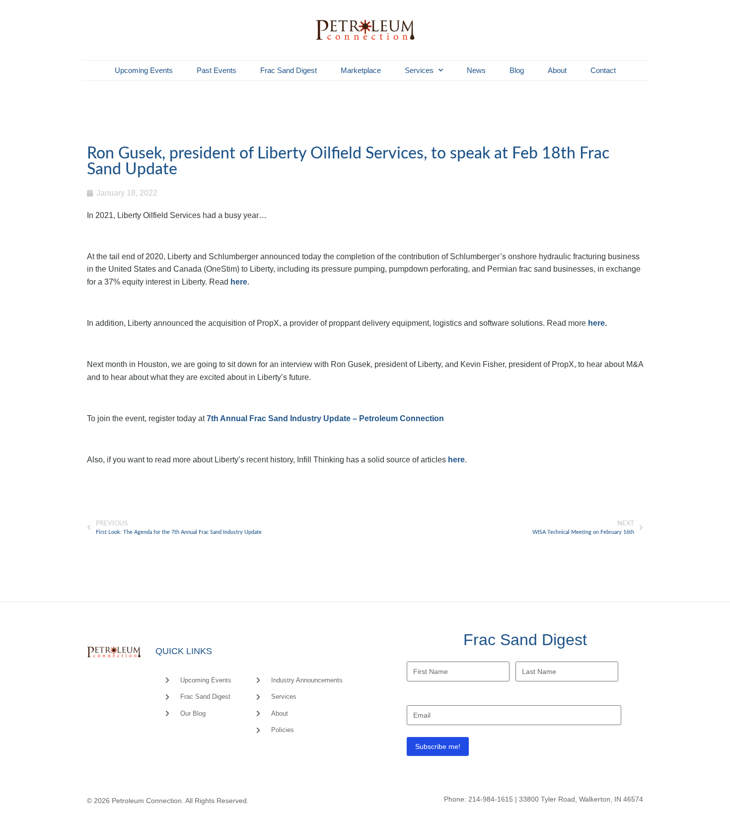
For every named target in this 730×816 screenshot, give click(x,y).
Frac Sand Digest (288, 70)
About (557, 70)
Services (419, 70)
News (476, 70)
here (238, 282)
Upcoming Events (144, 70)
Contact (603, 70)
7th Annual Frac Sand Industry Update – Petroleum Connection (325, 418)
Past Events (216, 70)
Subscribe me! (437, 746)
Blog (517, 70)
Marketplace (361, 70)
